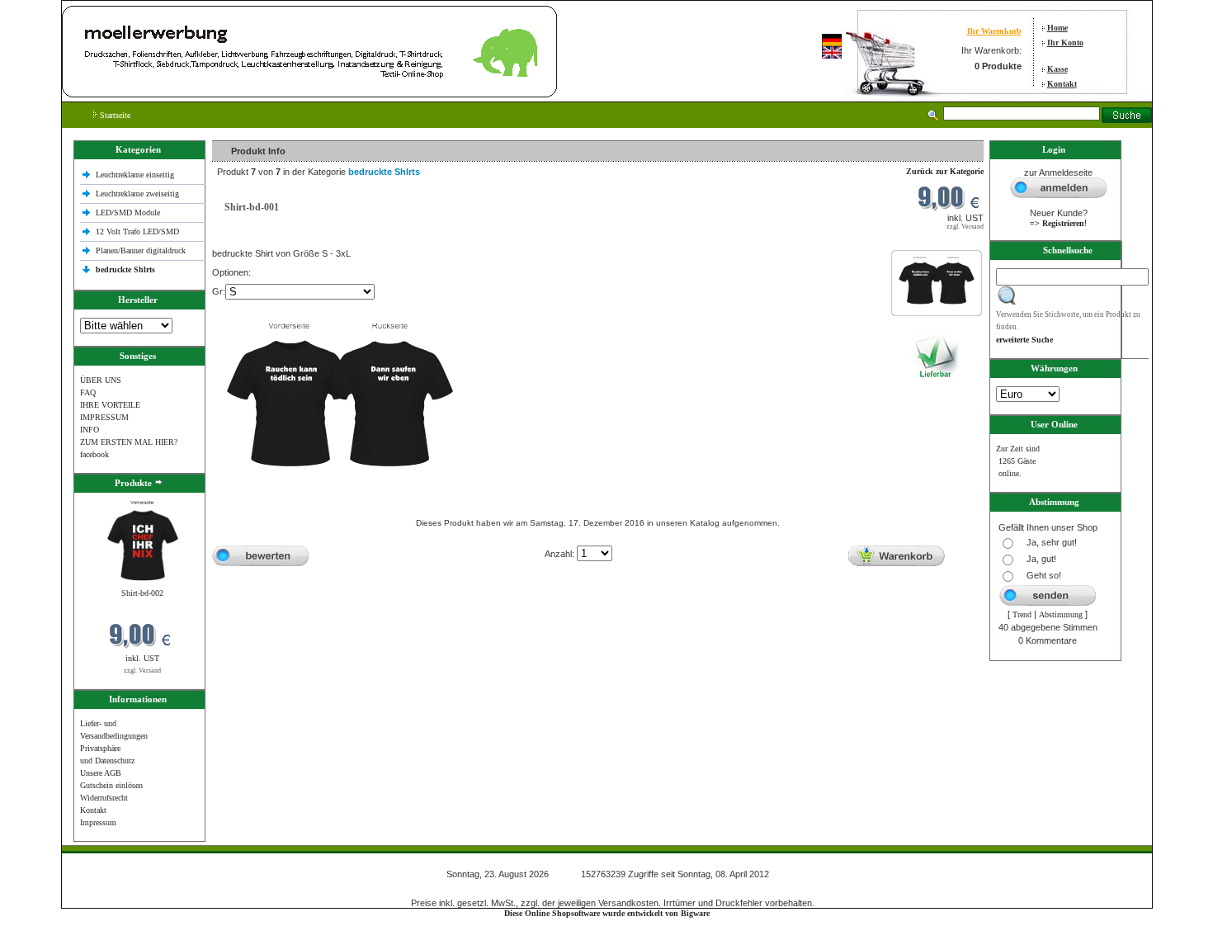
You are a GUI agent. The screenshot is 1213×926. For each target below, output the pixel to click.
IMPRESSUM (104, 417)
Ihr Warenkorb (994, 30)
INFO (89, 429)
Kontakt (1062, 83)
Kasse (1057, 68)
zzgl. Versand (142, 670)
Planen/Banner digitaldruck (141, 250)
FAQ (88, 392)
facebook (94, 454)
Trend (1021, 614)
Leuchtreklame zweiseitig (139, 193)
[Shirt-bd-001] (936, 304)
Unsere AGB (100, 772)
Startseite (113, 115)
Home (1057, 27)
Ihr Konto (1065, 42)
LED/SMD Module (128, 212)
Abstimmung (1061, 614)
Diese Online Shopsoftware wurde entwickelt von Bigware (607, 913)
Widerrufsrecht (104, 797)
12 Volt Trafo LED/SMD (137, 231)
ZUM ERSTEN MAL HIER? (128, 441)
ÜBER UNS (100, 380)
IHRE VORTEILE (110, 404)
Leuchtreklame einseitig (136, 174)
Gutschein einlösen (111, 785)
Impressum (98, 822)
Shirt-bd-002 (142, 593)
